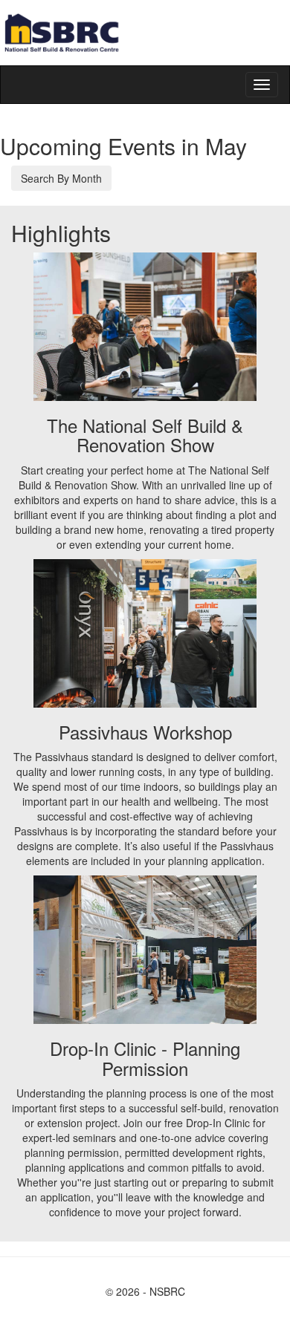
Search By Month (61, 178)
